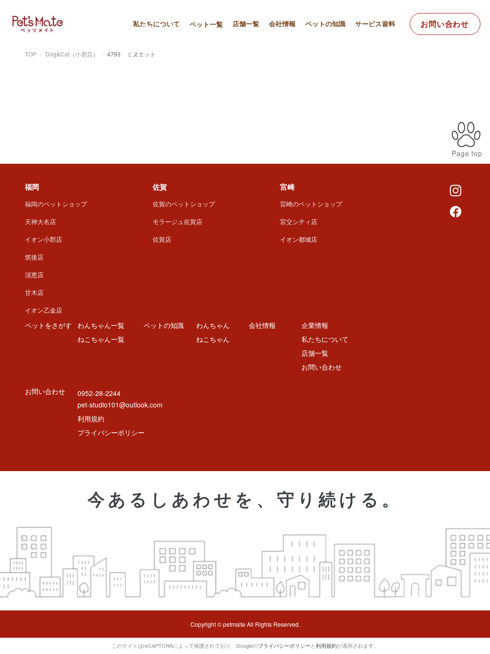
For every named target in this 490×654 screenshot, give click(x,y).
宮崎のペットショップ (311, 203)
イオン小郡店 (43, 239)
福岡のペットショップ (56, 203)
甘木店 (34, 292)
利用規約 (91, 418)
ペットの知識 (325, 23)
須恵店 (34, 274)
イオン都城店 (298, 239)
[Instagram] (455, 189)
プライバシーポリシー (111, 432)
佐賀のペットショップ (184, 203)
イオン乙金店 (43, 310)
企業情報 (314, 325)
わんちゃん (213, 325)
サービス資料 (375, 23)
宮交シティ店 (298, 221)
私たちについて (156, 23)
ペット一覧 (206, 24)
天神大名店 (40, 221)
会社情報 (282, 23)
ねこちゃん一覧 (220, 62)
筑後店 (34, 256)
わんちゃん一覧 (220, 48)
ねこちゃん (213, 339)
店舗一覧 (246, 23)
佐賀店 (162, 239)
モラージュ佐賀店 (177, 221)
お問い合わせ (445, 23)
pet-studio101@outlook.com (120, 404)
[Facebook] (455, 210)
